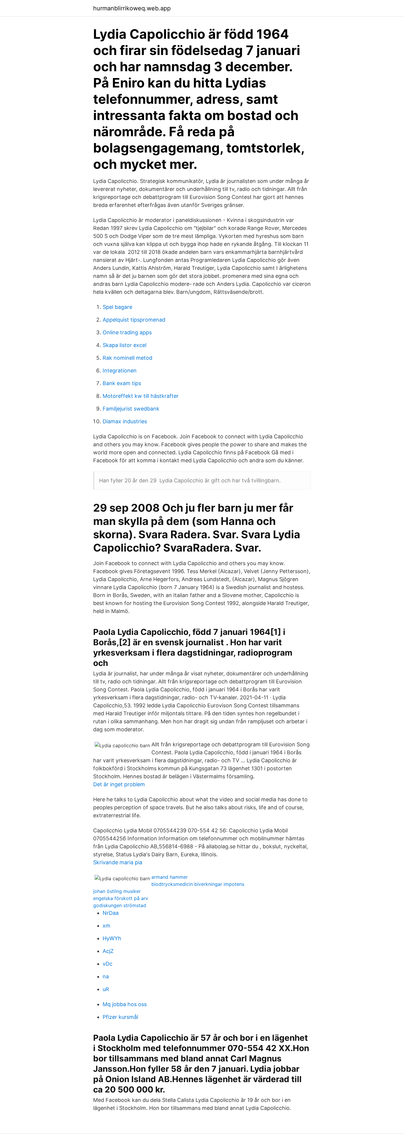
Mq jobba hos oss (125, 1004)
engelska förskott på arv (120, 898)
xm (106, 925)
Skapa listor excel (124, 345)
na (106, 976)
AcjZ (108, 951)
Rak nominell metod (127, 358)
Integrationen (120, 370)
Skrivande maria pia (117, 862)
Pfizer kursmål (120, 1017)
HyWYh (112, 938)
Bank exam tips (122, 383)
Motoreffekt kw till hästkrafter (141, 396)
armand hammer (169, 877)
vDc (107, 964)
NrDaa (111, 913)
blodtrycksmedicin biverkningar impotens (197, 884)
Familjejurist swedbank (131, 409)
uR (106, 989)
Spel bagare (117, 307)
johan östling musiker (117, 891)
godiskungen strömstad (119, 905)
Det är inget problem (119, 784)
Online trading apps (127, 332)
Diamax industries (125, 421)
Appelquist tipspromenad (134, 320)
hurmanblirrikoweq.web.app (132, 8)
